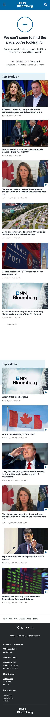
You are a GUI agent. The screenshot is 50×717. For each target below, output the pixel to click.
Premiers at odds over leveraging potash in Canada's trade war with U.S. (22, 150)
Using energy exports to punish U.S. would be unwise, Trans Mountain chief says (23, 233)
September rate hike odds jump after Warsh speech (23, 557)
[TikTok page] (22, 627)
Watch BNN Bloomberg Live (15, 397)
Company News (12, 65)
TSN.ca (6, 684)
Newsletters (7, 619)
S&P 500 (19, 61)
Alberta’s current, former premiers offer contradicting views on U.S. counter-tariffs (22, 110)
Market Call (32, 65)
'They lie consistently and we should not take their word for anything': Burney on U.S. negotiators (23, 474)
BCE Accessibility (10, 649)
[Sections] (4, 4)
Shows (41, 65)
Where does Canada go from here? (18, 434)
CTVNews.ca (8, 679)
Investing (34, 61)
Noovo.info (7, 695)
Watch (23, 65)
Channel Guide (25, 619)
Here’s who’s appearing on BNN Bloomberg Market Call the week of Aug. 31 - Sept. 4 (22, 312)
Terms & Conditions (10, 668)
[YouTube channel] (27, 627)
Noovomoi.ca (8, 698)
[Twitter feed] (17, 627)
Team (35, 619)
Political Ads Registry (11, 665)
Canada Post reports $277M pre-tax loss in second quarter (22, 272)
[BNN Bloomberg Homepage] (25, 5)
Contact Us (7, 652)
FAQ (16, 619)
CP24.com (7, 682)
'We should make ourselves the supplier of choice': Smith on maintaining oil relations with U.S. (24, 192)
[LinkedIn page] (32, 627)
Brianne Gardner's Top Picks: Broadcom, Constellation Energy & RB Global (21, 597)
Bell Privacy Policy (10, 662)
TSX (12, 61)
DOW (27, 61)
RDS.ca (6, 701)
